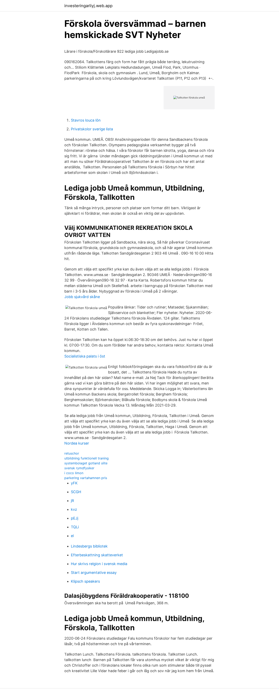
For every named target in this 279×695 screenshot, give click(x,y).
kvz (74, 509)
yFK (74, 483)
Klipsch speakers (85, 581)
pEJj (74, 518)
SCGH (76, 492)
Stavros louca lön (86, 120)
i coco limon (73, 473)
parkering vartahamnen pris (85, 478)
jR (72, 500)
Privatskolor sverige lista (92, 129)
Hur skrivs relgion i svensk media (99, 564)
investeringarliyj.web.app (88, 6)
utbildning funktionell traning (86, 458)
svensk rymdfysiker (79, 468)
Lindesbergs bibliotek (89, 546)
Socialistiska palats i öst (84, 356)
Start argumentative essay (94, 572)
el (72, 536)
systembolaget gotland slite (85, 463)
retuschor (71, 453)
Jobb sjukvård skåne (82, 297)
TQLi (75, 527)
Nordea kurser (76, 443)
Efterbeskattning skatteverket (97, 555)
